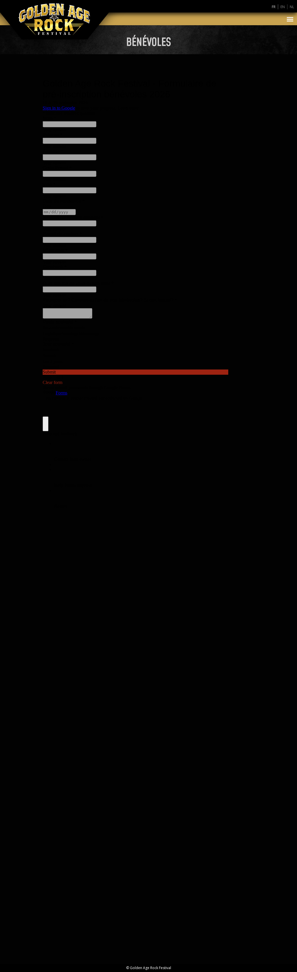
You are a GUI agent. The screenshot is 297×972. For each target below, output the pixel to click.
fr (274, 6)
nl (292, 6)
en (282, 6)
